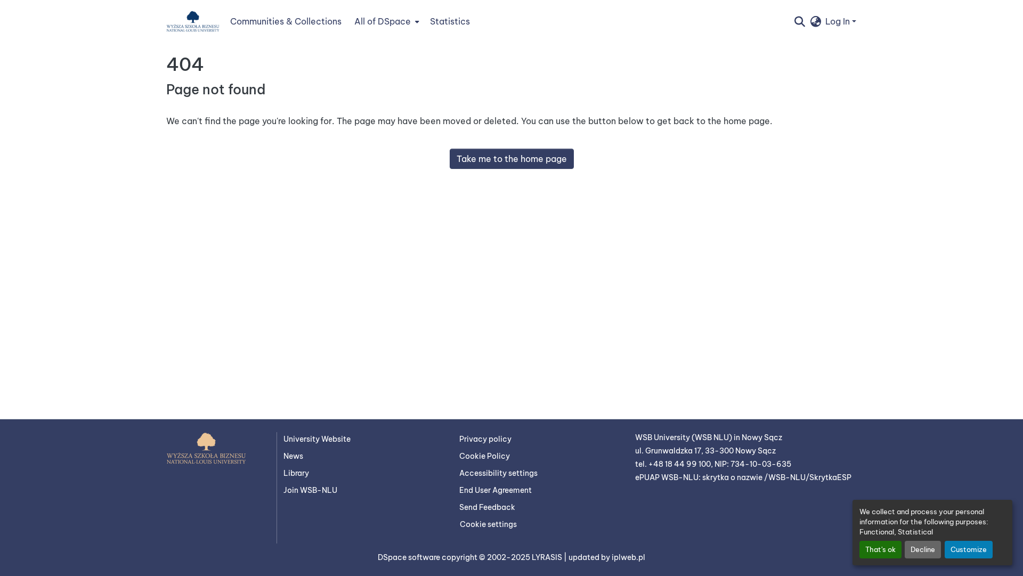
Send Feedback (487, 507)
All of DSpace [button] (382, 21)
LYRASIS (548, 557)
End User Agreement (495, 490)
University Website (317, 439)
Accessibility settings (498, 473)
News (293, 456)
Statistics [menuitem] (450, 21)
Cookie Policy (484, 456)
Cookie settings (488, 524)
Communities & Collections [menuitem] (286, 21)
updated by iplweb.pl (607, 557)
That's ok (880, 549)
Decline (923, 549)
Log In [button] (838, 21)
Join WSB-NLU (310, 490)
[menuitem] (385, 21)
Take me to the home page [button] (512, 158)
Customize (969, 549)
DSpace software (410, 557)
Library (296, 473)
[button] (193, 21)
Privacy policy (485, 439)
